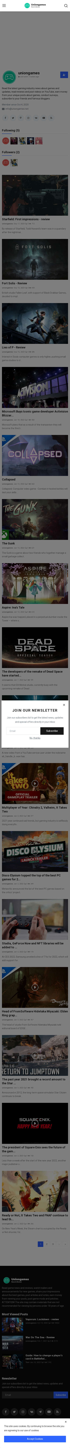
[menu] (4, 5)
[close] (65, 1422)
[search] (66, 5)
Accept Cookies (35, 1439)
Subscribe (52, 730)
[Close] (64, 705)
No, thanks (35, 738)
